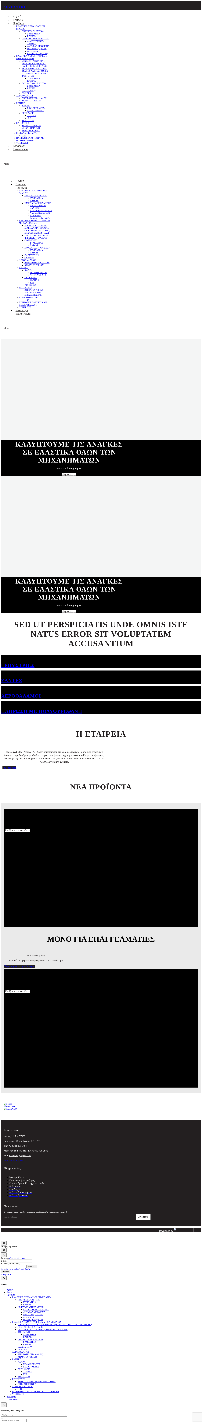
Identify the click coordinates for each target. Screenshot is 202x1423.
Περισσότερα (69, 474)
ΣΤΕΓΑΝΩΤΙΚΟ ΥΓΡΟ (27, 133)
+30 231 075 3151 (18, 1145)
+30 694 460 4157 (18, 1150)
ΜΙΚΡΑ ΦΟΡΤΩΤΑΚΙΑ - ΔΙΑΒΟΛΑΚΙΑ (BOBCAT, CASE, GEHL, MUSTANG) (34, 63)
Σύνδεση (5, 1272)
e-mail (3, 1261)
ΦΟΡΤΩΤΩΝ (28, 76)
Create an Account (17, 1258)
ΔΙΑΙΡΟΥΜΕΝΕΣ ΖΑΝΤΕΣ (35, 42)
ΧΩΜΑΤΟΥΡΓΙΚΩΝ (31, 101)
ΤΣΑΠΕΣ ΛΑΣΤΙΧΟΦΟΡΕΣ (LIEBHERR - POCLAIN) (35, 72)
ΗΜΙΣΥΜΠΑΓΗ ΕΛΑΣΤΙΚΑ (35, 38)
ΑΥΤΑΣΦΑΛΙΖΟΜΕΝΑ (38, 46)
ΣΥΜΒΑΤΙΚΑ (33, 34)
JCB (29, 118)
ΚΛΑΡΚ (26, 105)
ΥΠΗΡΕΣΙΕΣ (18, 1394)
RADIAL (31, 36)
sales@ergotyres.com (20, 1155)
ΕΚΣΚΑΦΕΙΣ (28, 113)
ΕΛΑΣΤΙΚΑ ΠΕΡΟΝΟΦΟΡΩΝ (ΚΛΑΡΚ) (31, 1297)
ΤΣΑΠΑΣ (31, 115)
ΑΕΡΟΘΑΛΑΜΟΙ (24, 96)
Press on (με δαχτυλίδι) (37, 53)
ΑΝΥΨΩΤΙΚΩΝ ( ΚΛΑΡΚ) (34, 98)
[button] (9, 767)
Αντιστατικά (32, 51)
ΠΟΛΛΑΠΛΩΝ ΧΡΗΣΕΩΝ (34, 83)
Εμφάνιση (32, 1266)
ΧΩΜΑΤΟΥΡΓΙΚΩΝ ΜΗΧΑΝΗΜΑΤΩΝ (31, 126)
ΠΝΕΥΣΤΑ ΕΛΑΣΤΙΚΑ (33, 31)
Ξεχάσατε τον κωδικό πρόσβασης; (16, 1269)
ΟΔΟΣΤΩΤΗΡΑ (29, 91)
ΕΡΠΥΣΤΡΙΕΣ (22, 123)
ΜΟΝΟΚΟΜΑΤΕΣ (36, 108)
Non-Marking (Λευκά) (37, 48)
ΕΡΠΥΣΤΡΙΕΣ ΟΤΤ (31, 130)
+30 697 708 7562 (39, 1150)
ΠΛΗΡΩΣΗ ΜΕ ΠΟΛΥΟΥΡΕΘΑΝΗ (41, 711)
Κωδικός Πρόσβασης (10, 1263)
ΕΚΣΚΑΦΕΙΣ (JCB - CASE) (34, 68)
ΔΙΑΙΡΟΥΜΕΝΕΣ (35, 110)
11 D (24, 135)
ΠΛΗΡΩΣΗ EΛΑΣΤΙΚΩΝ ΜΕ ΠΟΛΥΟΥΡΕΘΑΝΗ (30, 139)
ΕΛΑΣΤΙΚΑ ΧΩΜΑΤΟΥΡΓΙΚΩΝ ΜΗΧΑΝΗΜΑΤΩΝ (31, 57)
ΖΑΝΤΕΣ (20, 103)
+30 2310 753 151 (14, 6)
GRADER (26, 93)
